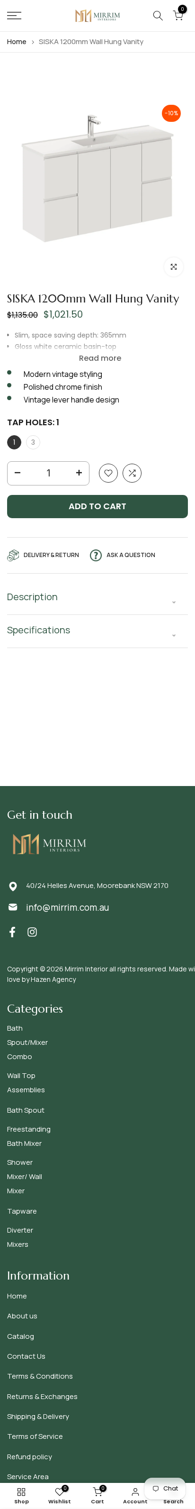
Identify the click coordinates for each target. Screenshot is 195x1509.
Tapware (22, 1211)
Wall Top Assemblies (26, 1082)
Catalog (20, 1336)
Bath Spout (25, 1110)
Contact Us (26, 1356)
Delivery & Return (51, 555)
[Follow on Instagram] (32, 932)
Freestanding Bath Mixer (29, 1136)
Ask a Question (130, 555)
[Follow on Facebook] (12, 932)
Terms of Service (35, 1436)
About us (22, 1316)
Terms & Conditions (40, 1376)
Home (17, 41)
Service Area (28, 1477)
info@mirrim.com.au (67, 907)
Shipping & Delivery (38, 1416)
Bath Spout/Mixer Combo (27, 1042)
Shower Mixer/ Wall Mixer (24, 1176)
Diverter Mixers (20, 1237)
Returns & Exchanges (42, 1396)
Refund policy (29, 1457)
